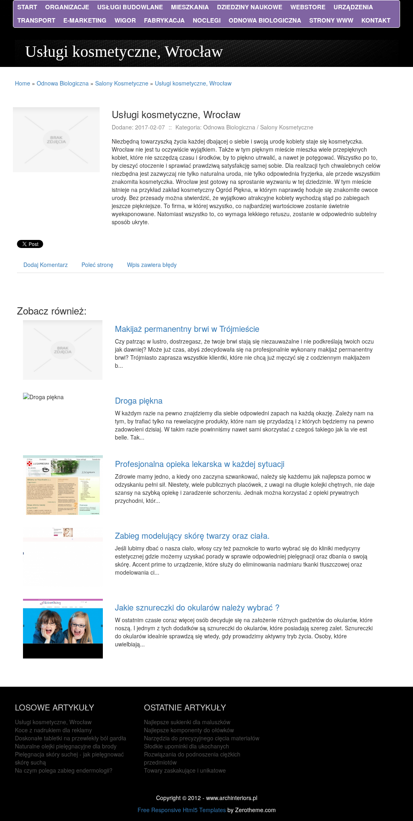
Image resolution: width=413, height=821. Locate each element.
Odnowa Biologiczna (63, 83)
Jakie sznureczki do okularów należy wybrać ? (197, 607)
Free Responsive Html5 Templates (182, 810)
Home (22, 83)
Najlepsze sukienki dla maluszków (187, 722)
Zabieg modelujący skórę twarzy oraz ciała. (192, 535)
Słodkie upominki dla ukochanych (186, 746)
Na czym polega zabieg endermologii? (64, 770)
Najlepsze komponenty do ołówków (189, 730)
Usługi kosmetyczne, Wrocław (193, 83)
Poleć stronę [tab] (97, 264)
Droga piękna (139, 400)
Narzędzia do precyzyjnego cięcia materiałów (201, 738)
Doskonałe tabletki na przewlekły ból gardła (70, 738)
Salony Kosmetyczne (121, 83)
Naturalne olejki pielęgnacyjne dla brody (66, 746)
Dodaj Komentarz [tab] (45, 264)
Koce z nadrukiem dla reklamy (53, 730)
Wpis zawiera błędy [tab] (152, 264)
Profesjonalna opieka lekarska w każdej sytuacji (199, 463)
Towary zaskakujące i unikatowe (185, 770)
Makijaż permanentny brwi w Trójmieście (187, 328)
